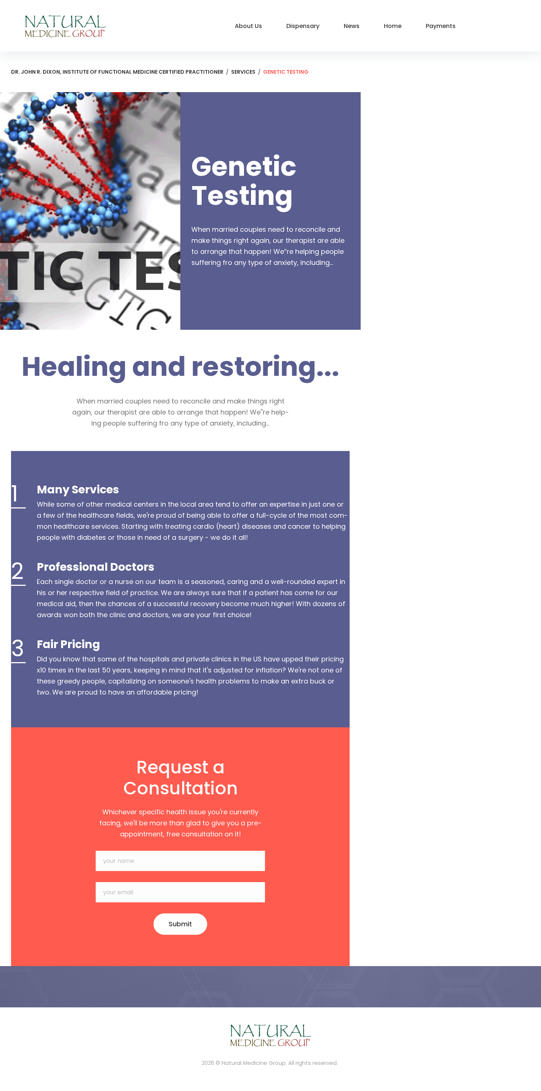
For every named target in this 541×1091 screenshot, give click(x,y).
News (352, 26)
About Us (248, 26)
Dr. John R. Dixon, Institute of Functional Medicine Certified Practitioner (117, 72)
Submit (180, 924)
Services (243, 72)
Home (393, 26)
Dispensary (302, 26)
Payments (441, 26)
